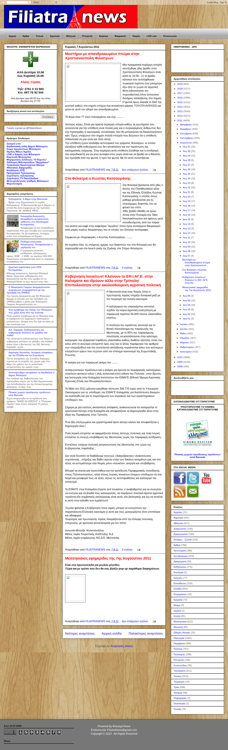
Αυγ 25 (187, 173)
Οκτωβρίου (186, 133)
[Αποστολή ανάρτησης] (154, 169)
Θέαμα (177, 605)
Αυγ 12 (187, 233)
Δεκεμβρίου (186, 124)
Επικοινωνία (170, 36)
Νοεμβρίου (186, 129)
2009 (180, 362)
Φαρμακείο (120, 36)
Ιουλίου (184, 324)
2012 (180, 115)
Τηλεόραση (179, 670)
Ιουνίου (184, 329)
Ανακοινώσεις (181, 534)
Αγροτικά (54, 36)
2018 (180, 88)
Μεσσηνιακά (180, 621)
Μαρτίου (185, 342)
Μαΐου (183, 333)
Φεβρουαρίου (187, 347)
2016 (180, 97)
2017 (180, 93)
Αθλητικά (70, 36)
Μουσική (178, 627)
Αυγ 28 (187, 160)
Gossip (177, 709)
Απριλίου (185, 338)
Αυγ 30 (187, 151)
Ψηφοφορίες (180, 698)
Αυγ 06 (187, 295)
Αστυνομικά (180, 550)
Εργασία (178, 599)
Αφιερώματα (180, 561)
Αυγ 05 (187, 300)
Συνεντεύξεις (180, 665)
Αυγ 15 (187, 219)
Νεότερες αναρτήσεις (80, 633)
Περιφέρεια (179, 643)
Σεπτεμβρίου (187, 138)
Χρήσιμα (103, 36)
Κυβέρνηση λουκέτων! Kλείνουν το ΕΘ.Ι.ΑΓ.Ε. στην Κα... (195, 280)
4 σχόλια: (127, 267)
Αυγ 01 (187, 318)
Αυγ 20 (187, 196)
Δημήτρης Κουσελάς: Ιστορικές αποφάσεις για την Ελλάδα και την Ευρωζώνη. (31, 354)
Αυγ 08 (187, 251)
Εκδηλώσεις (180, 567)
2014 (180, 106)
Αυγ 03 (187, 309)
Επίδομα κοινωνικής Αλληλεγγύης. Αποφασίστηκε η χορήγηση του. (37, 244)
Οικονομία (179, 638)
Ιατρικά (177, 610)
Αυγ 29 (187, 155)
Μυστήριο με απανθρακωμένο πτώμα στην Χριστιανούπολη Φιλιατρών (102, 56)
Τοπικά (39, 36)
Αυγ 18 (187, 205)
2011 (180, 120)
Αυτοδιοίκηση (181, 556)
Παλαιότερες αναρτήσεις (146, 633)
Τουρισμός (179, 681)
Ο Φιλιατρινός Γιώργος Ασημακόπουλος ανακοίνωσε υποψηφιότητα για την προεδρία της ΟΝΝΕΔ (28, 290)
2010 (180, 357)
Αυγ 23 (187, 183)
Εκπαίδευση (180, 583)
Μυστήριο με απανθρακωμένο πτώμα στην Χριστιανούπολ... (196, 262)
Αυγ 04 (187, 305)
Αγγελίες (178, 512)
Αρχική (12, 36)
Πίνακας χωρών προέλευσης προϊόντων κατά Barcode (197, 455)
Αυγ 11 (187, 237)
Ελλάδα (177, 588)
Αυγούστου (186, 142)
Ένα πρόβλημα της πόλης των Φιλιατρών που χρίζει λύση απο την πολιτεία (30, 311)
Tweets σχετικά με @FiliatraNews (24, 128)
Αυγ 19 (187, 201)
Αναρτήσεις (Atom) (122, 646)
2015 (180, 102)
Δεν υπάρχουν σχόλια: (135, 169)
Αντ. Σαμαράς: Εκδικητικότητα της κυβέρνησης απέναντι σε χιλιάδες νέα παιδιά (27, 332)
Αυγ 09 (187, 246)
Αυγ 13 (187, 228)
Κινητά (177, 616)
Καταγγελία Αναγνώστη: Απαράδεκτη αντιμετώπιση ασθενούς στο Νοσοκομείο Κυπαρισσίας (34, 220)
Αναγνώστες (180, 528)
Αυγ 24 (187, 178)
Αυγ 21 (187, 192)
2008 (180, 366)
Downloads (179, 703)
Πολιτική (178, 649)
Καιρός (136, 36)
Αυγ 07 (187, 255)
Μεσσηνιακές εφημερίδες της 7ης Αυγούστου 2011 (108, 558)
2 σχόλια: (127, 549)
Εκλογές (178, 578)
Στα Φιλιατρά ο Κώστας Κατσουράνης (98, 178)
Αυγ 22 (187, 187)
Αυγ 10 (187, 242)
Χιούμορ (178, 692)
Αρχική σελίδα (112, 633)
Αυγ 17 (187, 210)
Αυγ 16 (187, 214)
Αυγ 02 (187, 314)
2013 (180, 111)
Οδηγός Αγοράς (182, 632)
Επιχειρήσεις (180, 594)
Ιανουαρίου (186, 351)
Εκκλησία (178, 572)
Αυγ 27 (187, 164)
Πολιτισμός (179, 654)
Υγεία (176, 687)
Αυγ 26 (187, 169)
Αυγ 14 (187, 224)
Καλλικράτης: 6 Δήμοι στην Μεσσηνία (28, 199)
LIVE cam (152, 36)
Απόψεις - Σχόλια (183, 539)
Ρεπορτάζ (87, 36)
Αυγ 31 (187, 146)
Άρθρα (26, 36)
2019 (180, 84)
